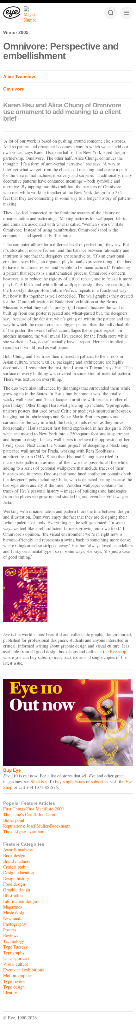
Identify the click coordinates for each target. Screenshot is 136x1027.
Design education (18, 872)
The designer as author (23, 832)
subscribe (99, 781)
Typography (14, 953)
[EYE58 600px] (68, 594)
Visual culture (15, 964)
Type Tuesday (15, 947)
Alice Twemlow (19, 76)
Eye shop (118, 651)
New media (13, 918)
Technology (13, 941)
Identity (10, 993)
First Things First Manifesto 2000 (33, 809)
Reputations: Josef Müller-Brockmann (37, 826)
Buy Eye (12, 770)
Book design (14, 855)
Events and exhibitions (23, 970)
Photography (14, 924)
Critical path (14, 867)
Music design (15, 913)
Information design (20, 901)
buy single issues (70, 781)
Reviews (10, 935)
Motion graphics (17, 975)
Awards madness (18, 850)
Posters (9, 930)
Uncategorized (16, 958)
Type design (14, 987)
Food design (14, 884)
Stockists (38, 781)
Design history (16, 878)
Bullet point (13, 820)
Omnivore (13, 88)
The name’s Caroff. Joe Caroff (30, 814)
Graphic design (16, 890)
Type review (14, 981)
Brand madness (16, 861)
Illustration (13, 895)
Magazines (12, 907)
